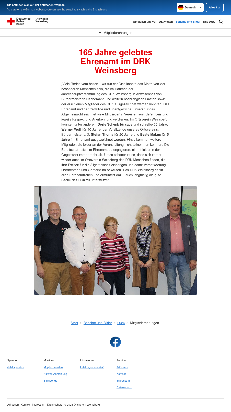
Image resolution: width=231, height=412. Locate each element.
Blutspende (50, 380)
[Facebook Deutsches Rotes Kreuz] (115, 342)
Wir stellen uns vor (144, 21)
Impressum (123, 380)
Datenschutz (124, 387)
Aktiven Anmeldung (55, 374)
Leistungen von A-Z (92, 367)
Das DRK (209, 21)
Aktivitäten (166, 21)
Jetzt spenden (15, 367)
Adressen (122, 367)
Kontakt (121, 374)
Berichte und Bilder (188, 21)
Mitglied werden (53, 367)
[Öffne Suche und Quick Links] (221, 21)
